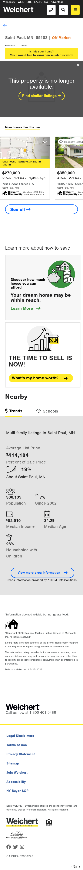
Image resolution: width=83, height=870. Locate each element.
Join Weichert (16, 772)
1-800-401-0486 (42, 712)
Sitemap (12, 763)
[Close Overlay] (78, 65)
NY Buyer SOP (17, 791)
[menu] (75, 10)
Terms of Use (16, 745)
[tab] (13, 412)
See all (18, 209)
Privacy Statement (20, 754)
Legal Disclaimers (20, 736)
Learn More (25, 308)
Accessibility (16, 782)
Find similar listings (40, 95)
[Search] (63, 10)
